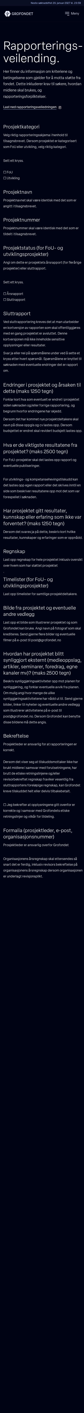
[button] (72, 14)
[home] (17, 13)
